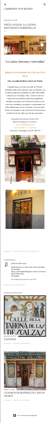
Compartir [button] (7, 251)
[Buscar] (44, 3)
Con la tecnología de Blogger (27, 415)
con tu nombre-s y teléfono (25, 128)
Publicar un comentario (14, 285)
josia (13, 263)
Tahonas (10, 339)
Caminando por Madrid (18, 8)
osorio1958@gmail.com (25, 125)
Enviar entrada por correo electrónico (26, 251)
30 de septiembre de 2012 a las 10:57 (23, 279)
